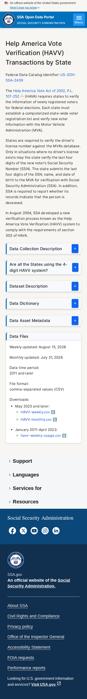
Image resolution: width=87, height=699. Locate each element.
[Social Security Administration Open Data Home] (8, 19)
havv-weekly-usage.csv (41, 435)
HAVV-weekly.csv (35, 412)
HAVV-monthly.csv (36, 419)
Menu (79, 22)
